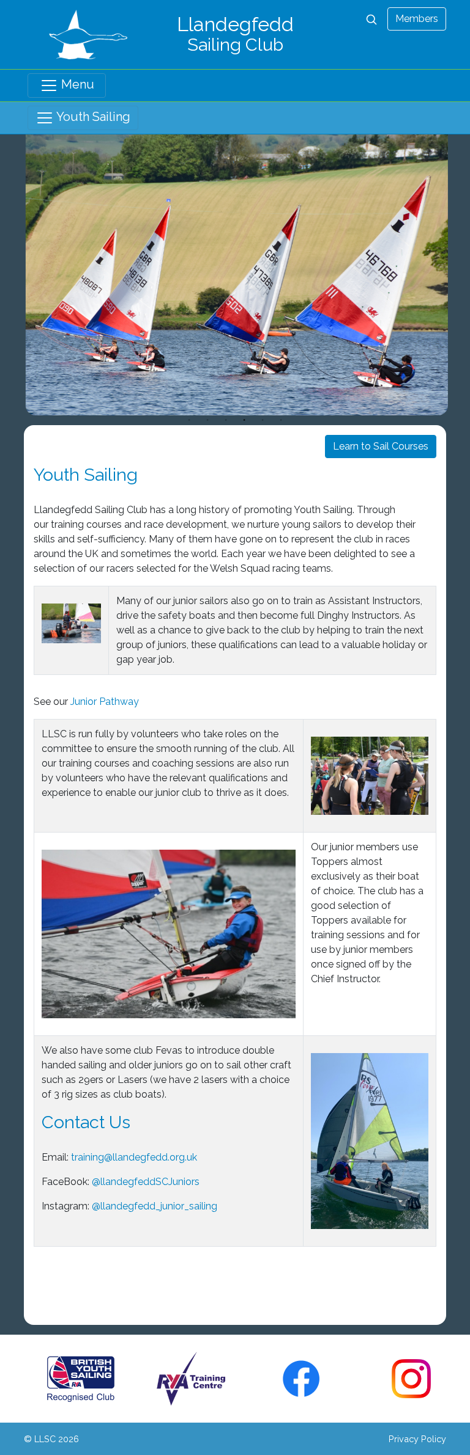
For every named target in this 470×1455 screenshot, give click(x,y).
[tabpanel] (235, 274)
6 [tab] (281, 420)
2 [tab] (207, 420)
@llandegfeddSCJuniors (147, 1181)
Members (416, 18)
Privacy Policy (417, 1439)
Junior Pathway (104, 701)
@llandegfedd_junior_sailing (154, 1206)
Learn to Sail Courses (380, 446)
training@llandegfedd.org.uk (134, 1157)
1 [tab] (189, 420)
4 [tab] (244, 420)
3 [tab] (226, 420)
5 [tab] (262, 420)
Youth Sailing (92, 116)
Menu (76, 84)
